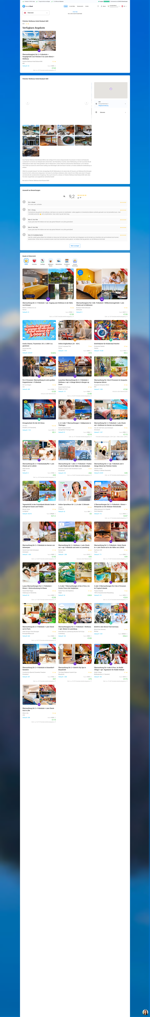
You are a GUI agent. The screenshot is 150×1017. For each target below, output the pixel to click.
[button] (27, 103)
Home (65, 6)
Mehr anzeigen (75, 246)
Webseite (110, 112)
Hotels (86, 6)
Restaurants (80, 6)
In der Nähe (72, 6)
